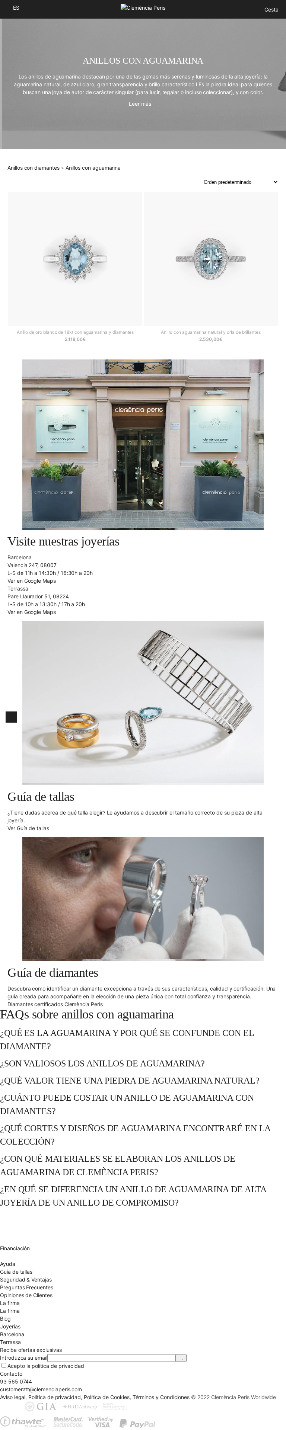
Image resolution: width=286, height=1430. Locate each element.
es (16, 7)
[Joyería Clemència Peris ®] (143, 7)
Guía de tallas (16, 1272)
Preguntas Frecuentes (26, 1287)
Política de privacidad (54, 1397)
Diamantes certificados (27, 1256)
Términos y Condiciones (161, 1397)
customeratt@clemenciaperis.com (41, 1389)
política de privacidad (58, 1366)
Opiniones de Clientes (26, 1295)
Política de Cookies (107, 1397)
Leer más (140, 103)
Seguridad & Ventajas (26, 1279)
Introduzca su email (23, 1357)
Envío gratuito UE (20, 1217)
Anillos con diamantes (33, 167)
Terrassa (10, 1342)
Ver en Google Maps (31, 581)
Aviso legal (12, 1397)
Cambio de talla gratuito (29, 1225)
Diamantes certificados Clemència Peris (55, 1004)
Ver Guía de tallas (28, 828)
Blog (5, 1318)
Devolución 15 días (22, 1232)
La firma (10, 1311)
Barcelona (12, 1334)
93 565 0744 (16, 1381)
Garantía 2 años (19, 1240)
